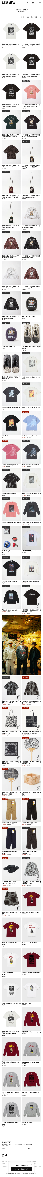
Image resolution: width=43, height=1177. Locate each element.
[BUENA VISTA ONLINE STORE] (8, 2)
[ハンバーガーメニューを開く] (40, 2)
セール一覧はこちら (21, 1169)
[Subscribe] (29, 1149)
